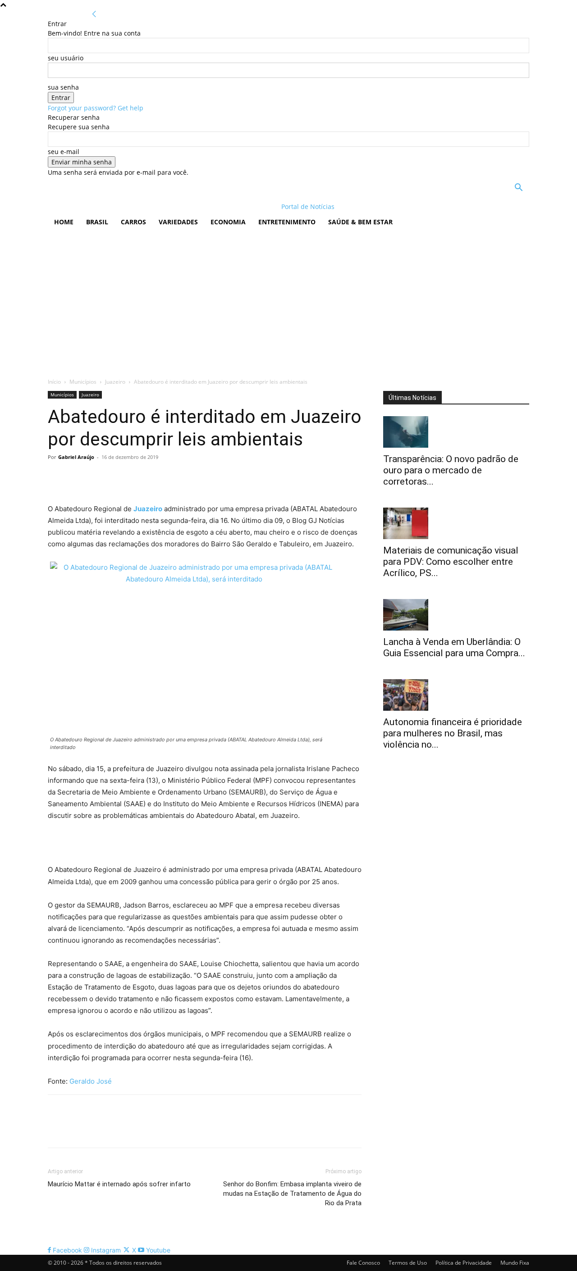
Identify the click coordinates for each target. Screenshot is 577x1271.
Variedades (178, 222)
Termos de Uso (408, 1262)
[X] (78, 477)
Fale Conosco (363, 1262)
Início (54, 382)
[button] (518, 188)
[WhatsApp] (119, 477)
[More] (140, 477)
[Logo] (106, 206)
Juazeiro (115, 382)
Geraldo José (90, 1081)
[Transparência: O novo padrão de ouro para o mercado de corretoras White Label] (456, 432)
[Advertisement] (288, 300)
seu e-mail (63, 151)
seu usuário (65, 58)
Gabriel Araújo (76, 457)
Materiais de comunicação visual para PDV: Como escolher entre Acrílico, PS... (450, 561)
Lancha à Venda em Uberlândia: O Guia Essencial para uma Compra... (454, 647)
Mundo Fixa (514, 1262)
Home (63, 222)
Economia (228, 222)
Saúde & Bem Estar (360, 222)
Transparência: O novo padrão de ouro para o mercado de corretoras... (450, 470)
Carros (133, 222)
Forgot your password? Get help (95, 108)
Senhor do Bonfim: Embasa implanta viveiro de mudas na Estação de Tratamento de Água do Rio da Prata (292, 1193)
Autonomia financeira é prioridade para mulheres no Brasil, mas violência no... (452, 733)
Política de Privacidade (463, 1262)
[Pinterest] (98, 477)
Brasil (97, 222)
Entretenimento (287, 222)
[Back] (94, 14)
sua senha (63, 87)
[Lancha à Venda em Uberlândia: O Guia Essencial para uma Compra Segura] (456, 615)
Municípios (82, 382)
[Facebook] (57, 477)
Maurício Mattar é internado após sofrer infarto (119, 1184)
